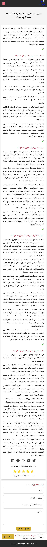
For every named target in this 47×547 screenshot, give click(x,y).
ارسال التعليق (23, 528)
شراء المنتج (8, 536)
